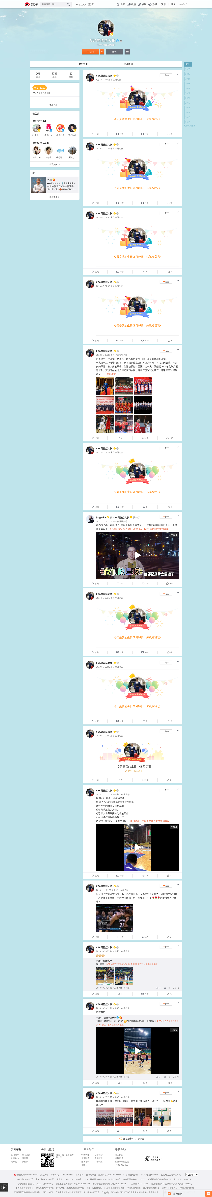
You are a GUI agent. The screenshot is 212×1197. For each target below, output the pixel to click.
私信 (114, 51)
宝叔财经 (72, 135)
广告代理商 (100, 1161)
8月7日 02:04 (102, 79)
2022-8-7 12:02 (103, 355)
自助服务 (119, 1158)
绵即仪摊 (37, 157)
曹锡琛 (49, 157)
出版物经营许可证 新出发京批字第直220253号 (171, 1183)
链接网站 (99, 1155)
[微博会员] (117, 75)
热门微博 (15, 1155)
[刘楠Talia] (90, 522)
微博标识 (85, 1161)
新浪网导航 (91, 1174)
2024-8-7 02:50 (103, 217)
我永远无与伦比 (39, 135)
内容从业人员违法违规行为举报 (70, 1187)
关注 (90, 51)
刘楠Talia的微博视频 (156, 528)
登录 (173, 4)
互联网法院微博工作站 (171, 1174)
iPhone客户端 (121, 355)
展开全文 (113, 374)
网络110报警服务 (94, 1187)
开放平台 (85, 1165)
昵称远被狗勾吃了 (64, 157)
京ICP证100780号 (25, 1179)
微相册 (25, 1158)
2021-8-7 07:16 (103, 598)
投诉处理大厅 (132, 1174)
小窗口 (174, 534)
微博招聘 (79, 1174)
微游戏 (14, 1161)
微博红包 (49, 135)
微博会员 (15, 1158)
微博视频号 (122, 521)
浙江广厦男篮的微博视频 (111, 1024)
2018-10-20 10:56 (104, 1076)
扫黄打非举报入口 (170, 1187)
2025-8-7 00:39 (103, 148)
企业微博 (85, 1158)
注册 (163, 4)
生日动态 (117, 79)
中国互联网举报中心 (24, 1187)
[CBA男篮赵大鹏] (90, 81)
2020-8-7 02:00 (103, 666)
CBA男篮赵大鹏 (104, 75)
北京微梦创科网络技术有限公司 (145, 1192)
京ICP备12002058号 (45, 1179)
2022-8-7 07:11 (103, 452)
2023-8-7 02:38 (103, 286)
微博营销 (99, 1158)
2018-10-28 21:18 (104, 987)
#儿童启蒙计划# (118, 528)
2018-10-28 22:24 (104, 951)
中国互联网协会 (134, 1187)
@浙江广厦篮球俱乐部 (106, 1017)
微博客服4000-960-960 (27, 1174)
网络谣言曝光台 (187, 1187)
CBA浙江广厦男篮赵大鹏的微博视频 (150, 821)
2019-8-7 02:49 (103, 735)
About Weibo (67, 1174)
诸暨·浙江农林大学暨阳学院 (144, 964)
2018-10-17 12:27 (104, 1097)
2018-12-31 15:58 (104, 794)
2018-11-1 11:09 (103, 890)
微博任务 (60, 135)
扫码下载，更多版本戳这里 (65, 1156)
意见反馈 (44, 1174)
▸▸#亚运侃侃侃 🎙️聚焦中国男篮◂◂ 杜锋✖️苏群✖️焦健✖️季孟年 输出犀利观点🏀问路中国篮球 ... (61, 186)
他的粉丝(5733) (40, 142)
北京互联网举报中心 (45, 1187)
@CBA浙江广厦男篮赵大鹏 (118, 964)
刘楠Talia (101, 517)
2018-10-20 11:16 (104, 1008)
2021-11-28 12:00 (104, 521)
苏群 (49, 179)
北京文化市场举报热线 (114, 1187)
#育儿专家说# (135, 528)
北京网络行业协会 (151, 1187)
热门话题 (26, 1155)
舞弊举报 (55, 1174)
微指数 (25, 1161)
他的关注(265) (39, 120)
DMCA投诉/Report (149, 1174)
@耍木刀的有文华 (104, 960)
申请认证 (85, 1155)
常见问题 (119, 1155)
